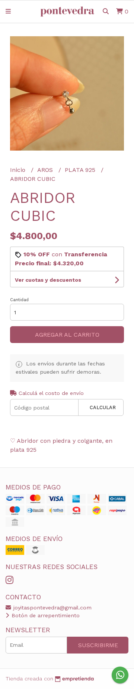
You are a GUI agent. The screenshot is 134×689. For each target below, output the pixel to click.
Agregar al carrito (67, 334)
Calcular (103, 407)
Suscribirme (98, 645)
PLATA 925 (81, 169)
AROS (46, 169)
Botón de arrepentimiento (45, 615)
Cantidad (19, 299)
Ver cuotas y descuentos (48, 280)
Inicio (18, 169)
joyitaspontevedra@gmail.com (52, 608)
